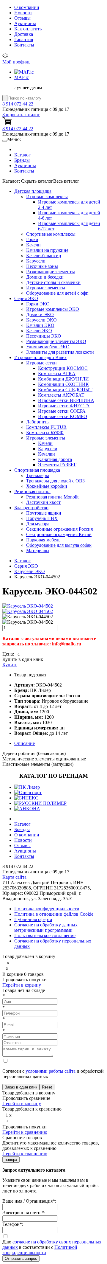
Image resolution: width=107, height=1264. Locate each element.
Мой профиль (16, 61)
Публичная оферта (33, 919)
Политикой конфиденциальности (39, 1250)
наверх (11, 1159)
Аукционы (25, 23)
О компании (26, 7)
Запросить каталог (21, 114)
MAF (21, 77)
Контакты (24, 44)
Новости (23, 12)
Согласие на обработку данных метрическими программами (46, 927)
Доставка (23, 34)
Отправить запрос (21, 1258)
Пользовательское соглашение (44, 935)
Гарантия (23, 39)
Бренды (22, 160)
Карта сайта (14, 877)
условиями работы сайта (50, 1071)
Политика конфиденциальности (46, 908)
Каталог (22, 154)
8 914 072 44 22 (17, 103)
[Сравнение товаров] (5, 56)
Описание (24, 743)
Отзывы (22, 18)
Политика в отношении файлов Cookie (53, 914)
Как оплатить (28, 28)
